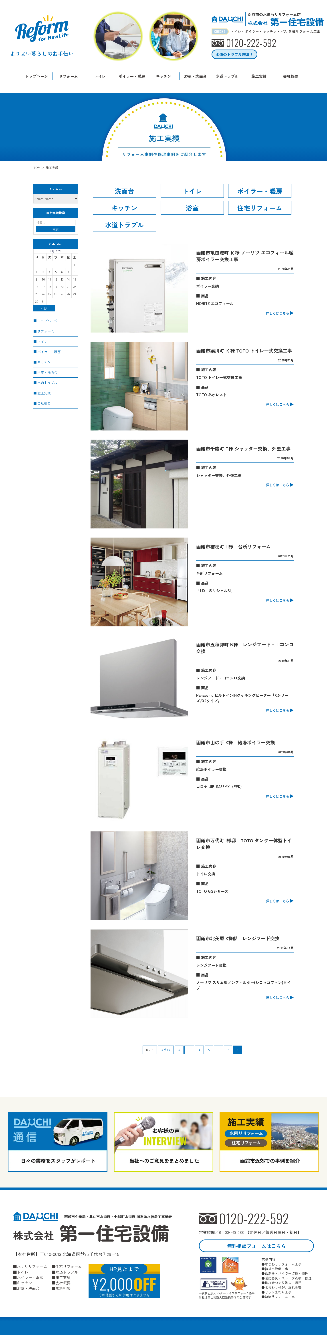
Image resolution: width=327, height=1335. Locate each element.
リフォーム (68, 76)
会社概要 (290, 76)
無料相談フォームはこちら (256, 1245)
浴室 (192, 207)
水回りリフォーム (32, 1266)
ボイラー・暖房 (132, 76)
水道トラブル (227, 76)
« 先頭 (165, 1050)
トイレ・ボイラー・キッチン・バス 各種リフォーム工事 (275, 31)
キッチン (163, 76)
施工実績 (258, 76)
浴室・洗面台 (195, 76)
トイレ (100, 76)
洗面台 (124, 190)
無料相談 (63, 1288)
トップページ (36, 76)
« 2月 (44, 308)
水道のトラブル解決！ (234, 54)
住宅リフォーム (259, 207)
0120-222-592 (254, 1218)
